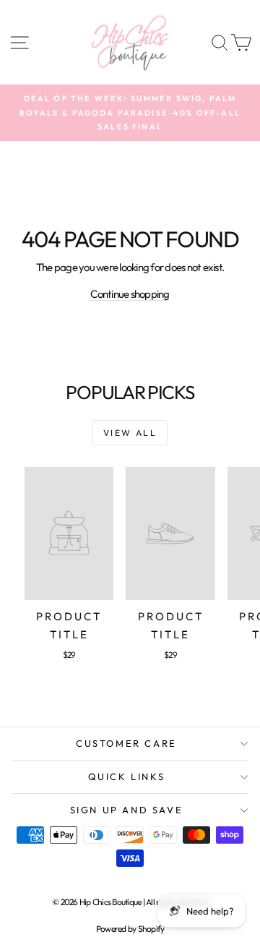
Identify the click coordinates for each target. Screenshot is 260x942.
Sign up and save (126, 809)
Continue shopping (129, 294)
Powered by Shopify (130, 928)
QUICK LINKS (126, 776)
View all (130, 432)
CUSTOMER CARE (126, 743)
